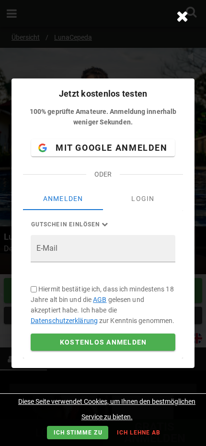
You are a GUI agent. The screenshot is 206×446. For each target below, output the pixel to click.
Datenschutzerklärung (64, 320)
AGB (99, 299)
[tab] (63, 198)
